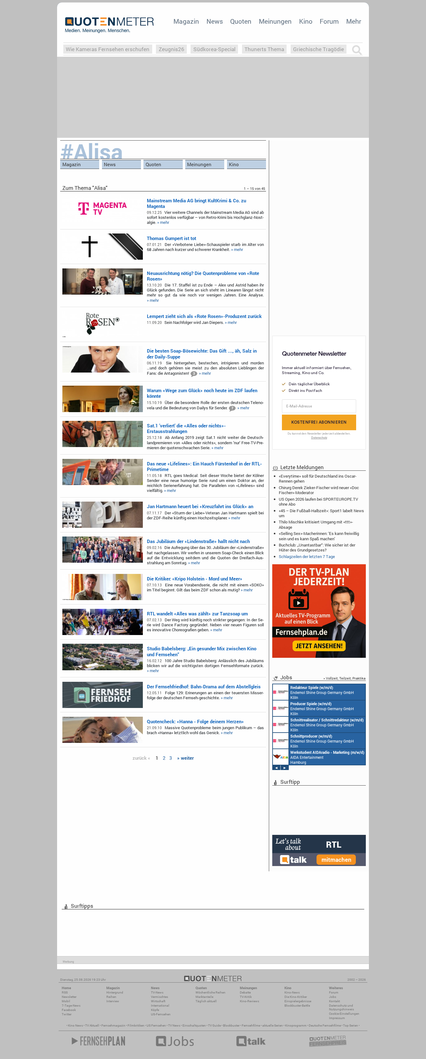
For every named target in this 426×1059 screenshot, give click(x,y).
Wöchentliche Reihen (210, 992)
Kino (305, 21)
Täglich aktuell (206, 1001)
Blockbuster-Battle (297, 1006)
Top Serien (350, 1025)
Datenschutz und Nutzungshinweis (341, 1007)
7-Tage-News (71, 1006)
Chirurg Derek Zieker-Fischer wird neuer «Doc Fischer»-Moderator (319, 490)
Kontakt (334, 1001)
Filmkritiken (136, 1025)
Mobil (66, 1001)
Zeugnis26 (171, 49)
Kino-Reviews (249, 1001)
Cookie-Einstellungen (344, 1014)
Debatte (245, 992)
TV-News (157, 992)
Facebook (69, 1010)
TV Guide (214, 1025)
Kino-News (292, 992)
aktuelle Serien (272, 1025)
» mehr (163, 222)
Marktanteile (204, 997)
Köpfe (155, 1010)
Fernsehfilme (251, 1025)
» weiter (185, 758)
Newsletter (69, 997)
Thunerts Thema (264, 49)
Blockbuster (231, 1025)
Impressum (337, 1018)
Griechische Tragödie (318, 49)
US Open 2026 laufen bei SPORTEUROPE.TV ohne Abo (318, 501)
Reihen (111, 997)
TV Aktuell (92, 1025)
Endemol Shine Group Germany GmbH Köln (322, 692)
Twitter (66, 1014)
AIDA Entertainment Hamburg (327, 757)
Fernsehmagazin (113, 1025)
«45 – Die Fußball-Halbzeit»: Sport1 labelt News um (321, 513)
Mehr (353, 21)
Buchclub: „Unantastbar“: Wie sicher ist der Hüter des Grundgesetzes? (317, 547)
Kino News (75, 1025)
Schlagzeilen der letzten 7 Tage (307, 556)
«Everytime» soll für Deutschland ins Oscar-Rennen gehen (317, 478)
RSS (65, 992)
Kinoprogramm (296, 1025)
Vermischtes (159, 997)
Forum (329, 21)
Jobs (332, 997)
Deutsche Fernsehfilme (325, 1025)
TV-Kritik (246, 997)
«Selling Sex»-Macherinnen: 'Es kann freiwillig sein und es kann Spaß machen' (319, 536)
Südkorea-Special (214, 49)
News (214, 21)
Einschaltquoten (194, 1025)
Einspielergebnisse (297, 1001)
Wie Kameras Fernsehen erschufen (107, 49)
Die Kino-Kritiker (295, 997)
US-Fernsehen (161, 1014)
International (160, 1006)
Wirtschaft (158, 1001)
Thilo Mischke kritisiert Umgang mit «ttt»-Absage (316, 524)
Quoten (240, 21)
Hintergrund (114, 992)
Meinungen (275, 21)
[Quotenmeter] (109, 24)
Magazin (186, 21)
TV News (174, 1025)
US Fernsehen (156, 1025)
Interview (112, 1001)
